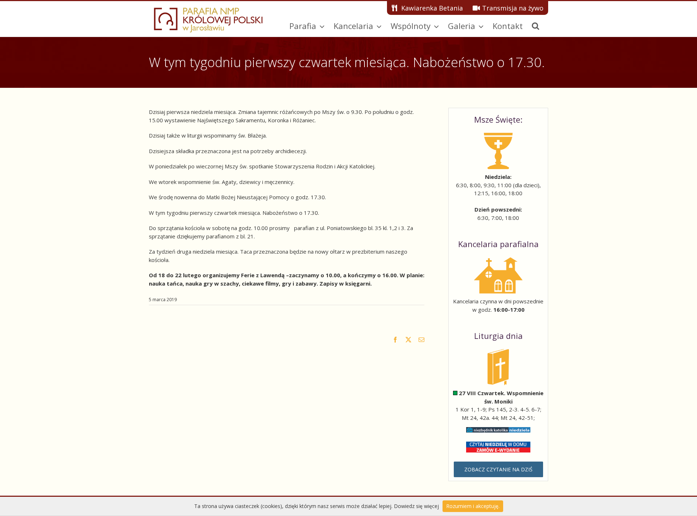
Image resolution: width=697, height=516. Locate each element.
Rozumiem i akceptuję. (473, 506)
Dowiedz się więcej (416, 506)
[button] (535, 26)
